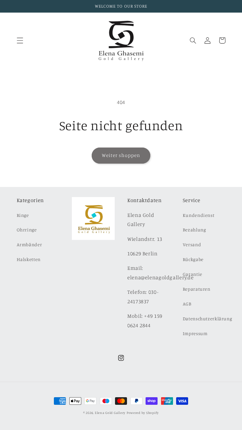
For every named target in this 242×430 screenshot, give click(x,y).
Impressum (195, 333)
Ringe (23, 215)
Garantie (192, 274)
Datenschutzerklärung (207, 318)
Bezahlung (194, 229)
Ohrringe (27, 229)
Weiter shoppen (121, 155)
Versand (192, 244)
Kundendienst (199, 215)
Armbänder (29, 244)
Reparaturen (196, 289)
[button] (20, 40)
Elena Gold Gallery (110, 413)
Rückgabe (193, 259)
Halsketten (29, 259)
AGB (187, 303)
